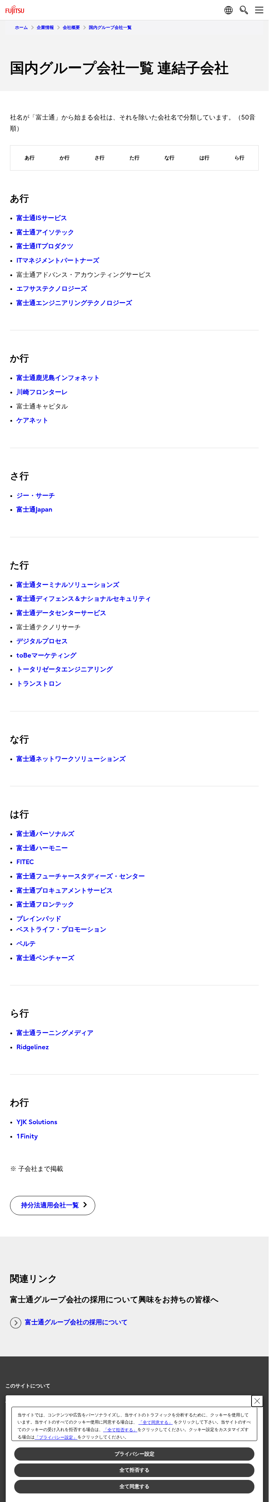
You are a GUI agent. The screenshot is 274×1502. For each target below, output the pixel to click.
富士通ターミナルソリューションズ (67, 585)
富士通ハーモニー (42, 848)
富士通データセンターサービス (61, 613)
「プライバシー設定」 (56, 1437)
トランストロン (38, 683)
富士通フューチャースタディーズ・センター (80, 876)
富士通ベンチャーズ (45, 958)
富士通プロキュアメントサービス (64, 890)
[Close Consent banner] (257, 1401)
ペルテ (26, 944)
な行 (169, 158)
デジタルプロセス (42, 641)
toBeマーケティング (46, 655)
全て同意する (134, 1486)
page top (256, 1380)
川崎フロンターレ (42, 392)
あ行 (30, 158)
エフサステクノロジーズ (51, 289)
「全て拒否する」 (120, 1429)
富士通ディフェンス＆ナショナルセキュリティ (83, 599)
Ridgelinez (32, 1047)
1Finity (27, 1136)
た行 (134, 158)
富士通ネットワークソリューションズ (71, 759)
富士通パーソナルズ (45, 834)
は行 (204, 158)
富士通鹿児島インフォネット (58, 378)
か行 (65, 158)
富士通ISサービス (41, 218)
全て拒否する (134, 1470)
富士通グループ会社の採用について (76, 1322)
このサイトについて (27, 1386)
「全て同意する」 (155, 1422)
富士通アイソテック (45, 232)
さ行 (100, 158)
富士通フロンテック (45, 904)
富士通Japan (34, 509)
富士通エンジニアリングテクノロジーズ (74, 303)
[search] (244, 10)
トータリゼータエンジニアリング (64, 669)
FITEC (25, 862)
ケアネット (32, 420)
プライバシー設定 (134, 1454)
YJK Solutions (36, 1122)
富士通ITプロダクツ (44, 246)
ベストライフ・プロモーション (61, 929)
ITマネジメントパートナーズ (57, 260)
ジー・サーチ (35, 495)
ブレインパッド (38, 919)
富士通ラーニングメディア (54, 1033)
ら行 (239, 158)
